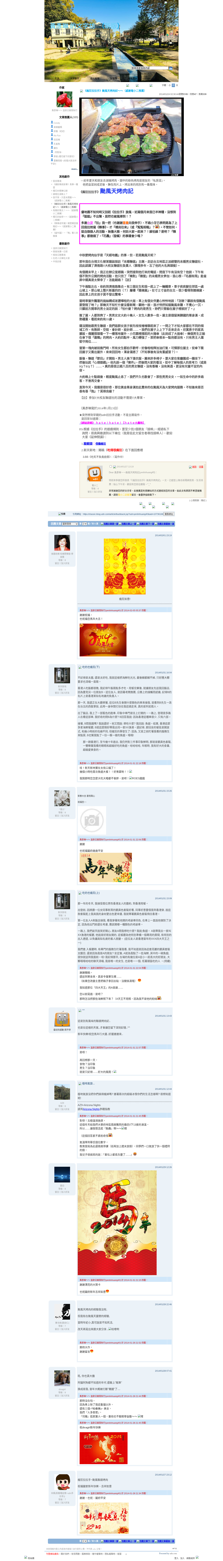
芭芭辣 (57, 140)
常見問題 (75, 1554)
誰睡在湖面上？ (60, 194)
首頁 (57, 78)
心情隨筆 (195, 500)
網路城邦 (172, 2)
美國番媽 (58, 127)
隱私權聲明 (110, 1554)
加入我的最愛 (82, 33)
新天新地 (62, 686)
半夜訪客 (57, 261)
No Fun (57, 135)
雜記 (203, 500)
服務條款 (86, 1554)
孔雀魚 (57, 144)
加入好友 (54, 33)
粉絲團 (31, 1558)
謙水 (56, 148)
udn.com (173, 1553)
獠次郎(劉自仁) (62, 1323)
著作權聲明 (97, 1554)
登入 (176, 1558)
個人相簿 (94, 78)
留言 (90, 492)
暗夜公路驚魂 (59, 255)
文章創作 (74, 78)
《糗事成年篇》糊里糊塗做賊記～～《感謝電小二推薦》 (65, 226)
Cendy (57, 123)
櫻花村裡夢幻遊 (60, 191)
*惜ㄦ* (62, 809)
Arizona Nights (91, 1109)
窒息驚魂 (57, 181)
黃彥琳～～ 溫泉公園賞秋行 (64, 110)
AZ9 (62, 1103)
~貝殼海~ (58, 152)
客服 (119, 1554)
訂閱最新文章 (96, 33)
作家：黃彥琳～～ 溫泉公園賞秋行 (66, 29)
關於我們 (65, 1554)
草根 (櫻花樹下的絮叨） (65, 156)
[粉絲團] (25, 1557)
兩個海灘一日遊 (60, 251)
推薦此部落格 (67, 33)
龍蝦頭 (88, 443)
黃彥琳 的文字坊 (72, 26)
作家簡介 (132, 78)
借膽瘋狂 (100, 443)
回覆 (201, 467)
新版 (111, 26)
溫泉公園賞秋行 (60, 248)
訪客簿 (113, 78)
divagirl (62, 1389)
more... (74, 169)
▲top (174, 1548)
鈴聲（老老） (60, 131)
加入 (182, 1558)
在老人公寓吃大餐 (61, 258)
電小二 (95, 485)
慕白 (62, 1186)
